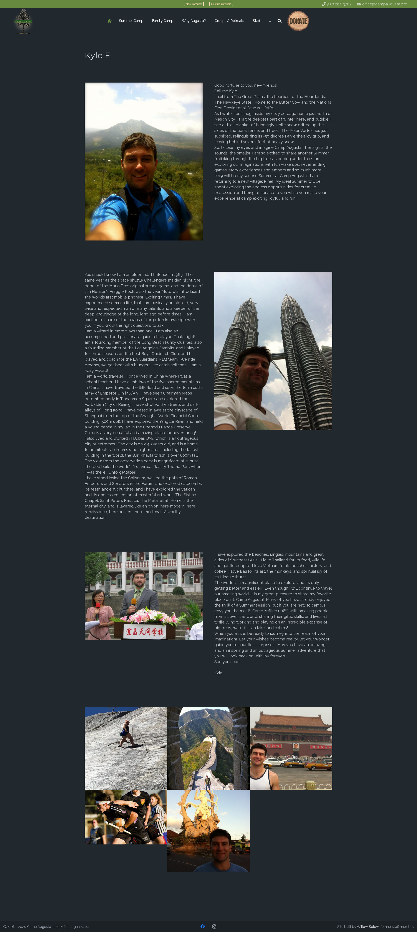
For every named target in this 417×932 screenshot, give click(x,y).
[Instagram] (214, 926)
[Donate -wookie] (297, 21)
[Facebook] (202, 926)
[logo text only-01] (23, 21)
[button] (145, 21)
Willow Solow (368, 927)
